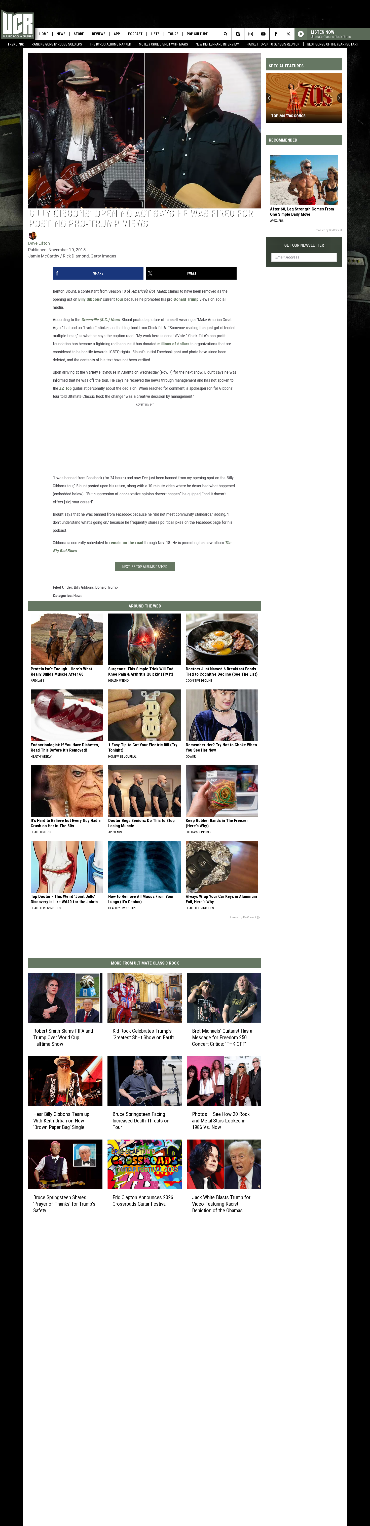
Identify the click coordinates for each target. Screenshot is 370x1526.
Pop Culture (197, 34)
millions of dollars (173, 343)
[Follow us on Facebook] (276, 34)
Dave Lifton (39, 243)
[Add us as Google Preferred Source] (238, 34)
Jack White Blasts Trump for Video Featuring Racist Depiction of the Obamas (221, 1203)
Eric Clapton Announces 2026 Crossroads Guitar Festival (143, 1200)
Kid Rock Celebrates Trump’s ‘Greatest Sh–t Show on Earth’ (143, 1034)
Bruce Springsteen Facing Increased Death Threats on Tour (141, 1120)
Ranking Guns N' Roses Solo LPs (57, 44)
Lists (155, 34)
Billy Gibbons (89, 299)
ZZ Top (65, 388)
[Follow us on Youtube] (263, 34)
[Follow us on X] (288, 34)
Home (43, 34)
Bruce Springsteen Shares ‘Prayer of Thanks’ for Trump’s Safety (64, 1203)
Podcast (135, 34)
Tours (173, 34)
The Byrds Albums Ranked (110, 44)
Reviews (98, 34)
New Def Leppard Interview (217, 44)
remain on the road (126, 542)
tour (119, 299)
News (61, 34)
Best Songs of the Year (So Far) (332, 44)
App (117, 34)
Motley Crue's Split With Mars (163, 44)
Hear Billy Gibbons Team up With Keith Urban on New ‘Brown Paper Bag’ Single (61, 1120)
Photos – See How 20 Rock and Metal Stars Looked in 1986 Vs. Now (221, 1120)
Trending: (16, 44)
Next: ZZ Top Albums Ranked (144, 567)
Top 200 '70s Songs (288, 116)
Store (79, 34)
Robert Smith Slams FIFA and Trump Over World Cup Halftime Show (63, 1037)
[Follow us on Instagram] (250, 34)
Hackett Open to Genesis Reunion (273, 44)
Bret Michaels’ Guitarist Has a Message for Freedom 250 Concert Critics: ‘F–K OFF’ (222, 1037)
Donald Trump (186, 299)
